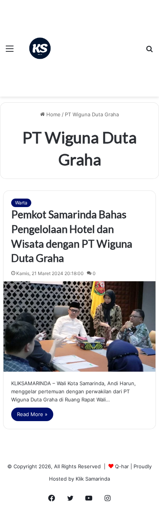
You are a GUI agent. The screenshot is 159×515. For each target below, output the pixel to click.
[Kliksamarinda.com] (40, 48)
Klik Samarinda (93, 479)
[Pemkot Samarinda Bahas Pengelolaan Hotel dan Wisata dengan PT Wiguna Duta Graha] (79, 326)
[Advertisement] (100, 42)
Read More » (32, 414)
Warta (21, 203)
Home (53, 114)
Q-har (122, 466)
